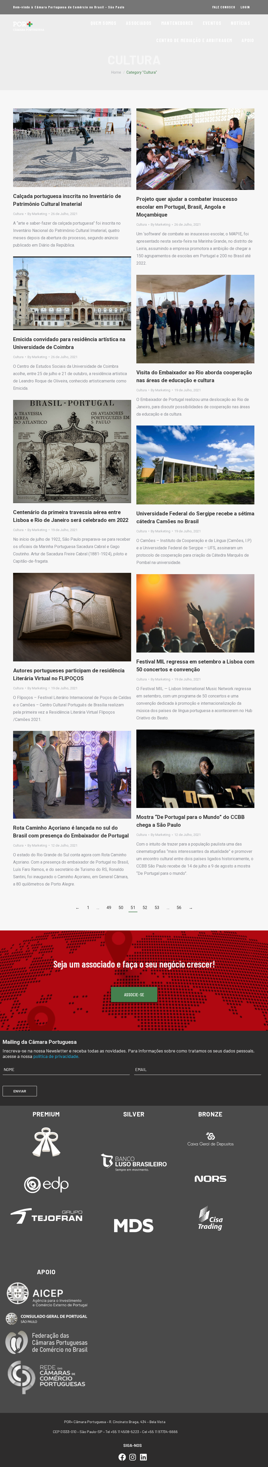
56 (179, 907)
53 (157, 907)
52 (145, 907)
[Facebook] (122, 1457)
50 (121, 907)
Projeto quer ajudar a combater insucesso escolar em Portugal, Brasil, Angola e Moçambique (186, 207)
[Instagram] (132, 1457)
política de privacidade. (56, 1056)
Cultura (18, 214)
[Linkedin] (143, 1457)
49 (109, 907)
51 (133, 907)
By (37, 214)
